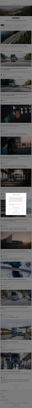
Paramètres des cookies (16, 212)
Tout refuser (16, 210)
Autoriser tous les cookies (16, 207)
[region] (16, 204)
